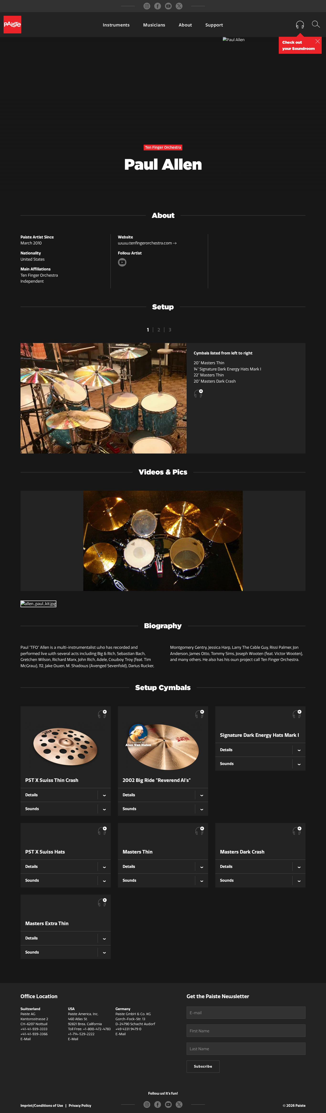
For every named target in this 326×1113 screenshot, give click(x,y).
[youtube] (168, 6)
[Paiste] (12, 24)
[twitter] (179, 6)
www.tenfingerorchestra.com (145, 243)
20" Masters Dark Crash (215, 381)
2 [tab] (159, 330)
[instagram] (147, 6)
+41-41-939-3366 (34, 1034)
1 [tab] (148, 330)
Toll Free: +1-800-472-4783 (89, 1029)
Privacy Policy (80, 1105)
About (185, 25)
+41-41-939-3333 (34, 1029)
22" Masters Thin (209, 375)
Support (214, 25)
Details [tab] (31, 794)
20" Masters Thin (209, 363)
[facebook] (157, 6)
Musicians (154, 25)
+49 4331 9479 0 (128, 1029)
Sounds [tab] (32, 808)
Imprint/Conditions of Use (42, 1105)
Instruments (116, 25)
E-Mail (26, 1039)
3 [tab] (170, 330)
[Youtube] (123, 265)
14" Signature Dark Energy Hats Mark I (227, 369)
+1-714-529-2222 (81, 1034)
